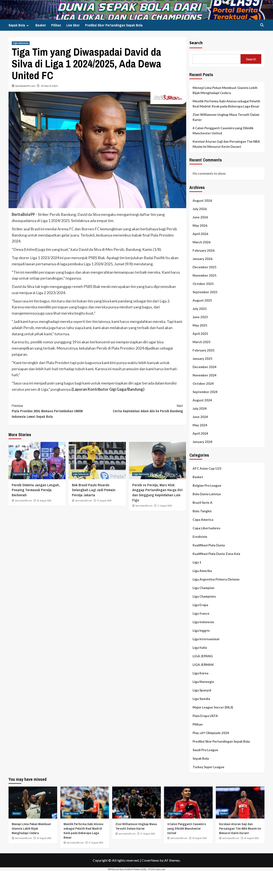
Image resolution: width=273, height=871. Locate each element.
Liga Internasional (206, 639)
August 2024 (202, 400)
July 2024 (200, 408)
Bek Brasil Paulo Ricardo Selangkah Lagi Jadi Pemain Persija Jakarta (93, 490)
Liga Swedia (201, 699)
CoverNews (150, 860)
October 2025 (203, 284)
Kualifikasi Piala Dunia (209, 545)
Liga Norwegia (203, 682)
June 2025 (200, 317)
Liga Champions (204, 596)
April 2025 (200, 333)
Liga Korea (200, 673)
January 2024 (202, 442)
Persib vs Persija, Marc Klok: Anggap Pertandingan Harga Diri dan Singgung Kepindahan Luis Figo (157, 492)
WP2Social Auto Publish (120, 869)
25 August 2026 (44, 500)
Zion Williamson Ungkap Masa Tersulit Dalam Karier (226, 117)
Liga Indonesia (20, 43)
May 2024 (200, 425)
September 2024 (205, 392)
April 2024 (200, 433)
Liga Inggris (201, 630)
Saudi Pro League (205, 750)
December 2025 (204, 267)
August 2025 (202, 300)
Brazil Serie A (202, 502)
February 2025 (204, 350)
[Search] (261, 25)
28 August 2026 (44, 838)
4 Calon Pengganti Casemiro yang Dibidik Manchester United (223, 130)
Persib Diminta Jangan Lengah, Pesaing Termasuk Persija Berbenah (36, 490)
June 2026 (200, 217)
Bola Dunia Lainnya (207, 494)
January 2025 (202, 358)
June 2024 (200, 417)
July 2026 (200, 209)
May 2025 (200, 325)
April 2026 (200, 234)
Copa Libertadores (206, 528)
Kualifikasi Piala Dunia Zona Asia (216, 554)
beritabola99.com (25, 85)
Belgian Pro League (207, 485)
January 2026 (202, 259)
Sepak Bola (17, 25)
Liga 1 (197, 562)
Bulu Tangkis (202, 511)
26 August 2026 (199, 838)
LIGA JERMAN (203, 664)
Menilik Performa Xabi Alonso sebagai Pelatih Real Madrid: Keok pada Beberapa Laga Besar (226, 103)
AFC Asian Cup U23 (207, 468)
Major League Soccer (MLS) (213, 707)
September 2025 (205, 292)
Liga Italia (200, 647)
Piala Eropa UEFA (205, 716)
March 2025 (202, 342)
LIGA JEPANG (203, 656)
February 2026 (204, 250)
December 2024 (204, 367)
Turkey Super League (208, 767)
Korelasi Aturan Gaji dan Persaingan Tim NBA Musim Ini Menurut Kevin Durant (226, 143)
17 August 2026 (164, 505)
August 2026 (202, 200)
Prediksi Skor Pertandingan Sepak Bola (114, 25)
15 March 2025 (49, 85)
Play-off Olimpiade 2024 (211, 733)
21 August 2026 (104, 500)
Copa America (203, 519)
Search (196, 42)
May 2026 (200, 225)
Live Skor (73, 25)
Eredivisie (200, 537)
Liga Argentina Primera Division (216, 579)
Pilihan (56, 25)
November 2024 (204, 375)
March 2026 (202, 242)
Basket (40, 25)
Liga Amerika (202, 571)
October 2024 (203, 383)
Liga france (201, 613)
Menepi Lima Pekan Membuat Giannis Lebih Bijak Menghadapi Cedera (225, 90)
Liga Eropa (200, 605)
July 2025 (200, 309)
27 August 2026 (96, 842)
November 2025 (204, 275)
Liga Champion (203, 588)
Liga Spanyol (202, 690)
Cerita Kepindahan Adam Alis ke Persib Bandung (148, 408)
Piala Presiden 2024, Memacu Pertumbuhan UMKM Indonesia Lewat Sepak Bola (47, 411)
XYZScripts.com (156, 869)
